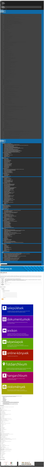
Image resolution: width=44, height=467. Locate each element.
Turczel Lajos (6, 112)
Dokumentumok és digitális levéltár (7, 14)
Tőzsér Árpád (6, 113)
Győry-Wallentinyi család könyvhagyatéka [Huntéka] (11, 61)
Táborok (5, 248)
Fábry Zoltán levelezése (7, 47)
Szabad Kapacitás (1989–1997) (7, 164)
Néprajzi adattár (6, 203)
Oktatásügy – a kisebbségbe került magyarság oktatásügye (11, 255)
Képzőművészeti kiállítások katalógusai (8, 202)
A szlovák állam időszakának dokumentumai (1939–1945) (11, 18)
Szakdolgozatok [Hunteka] (7, 180)
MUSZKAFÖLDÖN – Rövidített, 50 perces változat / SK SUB (11, 87)
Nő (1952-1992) (6, 35)
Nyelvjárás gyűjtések (6, 94)
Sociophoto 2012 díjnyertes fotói (8, 216)
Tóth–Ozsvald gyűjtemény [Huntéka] (9, 54)
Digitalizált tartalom (5, 173)
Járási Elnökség (6, 123)
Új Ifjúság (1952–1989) (7, 39)
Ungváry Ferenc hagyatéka (7, 71)
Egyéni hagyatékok (5, 56)
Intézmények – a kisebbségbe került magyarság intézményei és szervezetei (12, 254)
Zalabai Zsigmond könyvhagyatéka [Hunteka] (9, 199)
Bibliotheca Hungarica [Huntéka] (8, 116)
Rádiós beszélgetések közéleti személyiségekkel (9, 219)
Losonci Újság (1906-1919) (7, 161)
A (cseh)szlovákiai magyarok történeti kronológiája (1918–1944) (11, 258)
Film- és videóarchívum (6, 84)
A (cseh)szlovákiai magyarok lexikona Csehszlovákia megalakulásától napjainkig (13, 130)
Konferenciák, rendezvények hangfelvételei (9, 218)
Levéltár (3, 120)
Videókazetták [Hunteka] (7, 182)
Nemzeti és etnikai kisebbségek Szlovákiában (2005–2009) (11, 138)
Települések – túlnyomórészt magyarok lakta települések (11, 134)
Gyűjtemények (3, 49)
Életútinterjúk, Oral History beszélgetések (9, 95)
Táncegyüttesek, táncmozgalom (8, 126)
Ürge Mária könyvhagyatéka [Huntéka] (8, 200)
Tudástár (2, 252)
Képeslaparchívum (5, 96)
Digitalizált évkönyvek (7, 46)
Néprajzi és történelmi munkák (8, 43)
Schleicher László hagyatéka (7, 66)
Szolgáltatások (3, 3)
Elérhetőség (3, 2)
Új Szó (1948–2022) (6, 167)
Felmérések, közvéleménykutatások (9, 93)
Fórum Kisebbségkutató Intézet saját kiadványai (10, 42)
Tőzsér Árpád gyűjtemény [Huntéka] (9, 55)
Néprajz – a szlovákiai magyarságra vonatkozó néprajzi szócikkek (12, 132)
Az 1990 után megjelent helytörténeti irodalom (9, 229)
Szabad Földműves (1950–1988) (8, 36)
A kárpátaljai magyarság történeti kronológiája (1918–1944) (11, 137)
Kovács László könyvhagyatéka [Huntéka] (9, 64)
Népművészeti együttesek (6, 83)
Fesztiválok (5, 122)
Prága (5, 279)
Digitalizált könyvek (5, 41)
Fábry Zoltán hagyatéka (7, 59)
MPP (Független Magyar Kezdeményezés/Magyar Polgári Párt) (11, 151)
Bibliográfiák (4, 104)
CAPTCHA (4, 297)
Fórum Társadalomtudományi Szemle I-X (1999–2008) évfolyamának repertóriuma (14, 119)
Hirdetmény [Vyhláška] (7, 26)
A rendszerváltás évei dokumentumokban (9, 17)
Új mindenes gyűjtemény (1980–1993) (9, 45)
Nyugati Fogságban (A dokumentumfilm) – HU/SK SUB (10, 212)
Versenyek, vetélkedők (6, 249)
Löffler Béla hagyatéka (7, 65)
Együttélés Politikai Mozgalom (7, 128)
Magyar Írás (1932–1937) (7, 34)
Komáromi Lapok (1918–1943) (7, 160)
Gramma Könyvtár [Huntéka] (8, 52)
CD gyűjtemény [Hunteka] (7, 177)
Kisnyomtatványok (6, 76)
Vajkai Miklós (5, 114)
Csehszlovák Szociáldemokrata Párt (32, 279)
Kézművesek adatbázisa (6, 81)
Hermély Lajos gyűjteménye (7, 99)
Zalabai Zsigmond (6, 238)
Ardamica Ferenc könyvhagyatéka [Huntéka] (10, 58)
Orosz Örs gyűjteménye (7, 100)
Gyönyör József (6, 108)
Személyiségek (5, 399)
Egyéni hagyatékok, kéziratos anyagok (8, 148)
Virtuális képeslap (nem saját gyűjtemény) (9, 103)
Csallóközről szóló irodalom (7, 107)
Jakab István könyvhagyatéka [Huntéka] (8, 189)
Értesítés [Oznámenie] (7, 28)
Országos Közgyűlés (6, 125)
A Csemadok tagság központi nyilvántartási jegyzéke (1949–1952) (11, 144)
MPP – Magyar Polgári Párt (6, 251)
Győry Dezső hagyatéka (7, 60)
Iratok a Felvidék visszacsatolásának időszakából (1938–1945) (11, 20)
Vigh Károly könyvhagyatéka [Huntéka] (9, 72)
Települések (3, 129)
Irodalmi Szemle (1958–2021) (7, 32)
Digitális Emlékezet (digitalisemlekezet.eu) (9, 215)
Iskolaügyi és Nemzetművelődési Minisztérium (19, 279)
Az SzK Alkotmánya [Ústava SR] (7, 153)
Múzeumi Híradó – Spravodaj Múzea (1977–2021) (10, 170)
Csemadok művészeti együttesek (7, 80)
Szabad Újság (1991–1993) (7, 37)
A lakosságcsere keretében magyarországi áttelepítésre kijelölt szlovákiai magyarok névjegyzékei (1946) (17, 16)
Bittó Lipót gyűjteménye (7, 222)
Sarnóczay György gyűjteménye (8, 102)
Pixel (19, 466)
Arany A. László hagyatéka (7, 183)
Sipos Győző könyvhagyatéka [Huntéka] (9, 67)
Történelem (4, 400)
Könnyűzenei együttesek (6, 82)
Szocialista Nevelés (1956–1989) (8, 38)
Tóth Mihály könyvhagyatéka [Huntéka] (8, 196)
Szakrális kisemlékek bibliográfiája (8, 111)
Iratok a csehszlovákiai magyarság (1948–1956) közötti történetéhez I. (12, 150)
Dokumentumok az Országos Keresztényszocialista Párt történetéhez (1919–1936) (14, 19)
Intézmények (3, 79)
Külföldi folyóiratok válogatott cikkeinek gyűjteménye (10, 232)
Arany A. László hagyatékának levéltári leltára (10, 57)
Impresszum (3, 6)
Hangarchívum (5, 92)
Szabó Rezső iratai (6, 68)
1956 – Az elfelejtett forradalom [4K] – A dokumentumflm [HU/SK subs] (13, 85)
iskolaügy (26, 279)
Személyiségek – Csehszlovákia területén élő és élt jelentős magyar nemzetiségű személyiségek (16, 133)
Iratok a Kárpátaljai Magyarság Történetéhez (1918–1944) (11, 21)
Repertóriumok (5, 117)
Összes (5, 29)
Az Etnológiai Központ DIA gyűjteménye (9, 89)
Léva (25, 280)
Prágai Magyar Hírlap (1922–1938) (8, 163)
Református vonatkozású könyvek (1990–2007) (10, 110)
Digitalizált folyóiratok (5, 30)
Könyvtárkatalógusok (5, 115)
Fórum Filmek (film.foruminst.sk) (8, 86)
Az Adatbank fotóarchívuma (7, 213)
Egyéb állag (5, 121)
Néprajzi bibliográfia (6, 233)
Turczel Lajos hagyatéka (7, 70)
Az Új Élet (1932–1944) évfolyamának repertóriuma (10, 118)
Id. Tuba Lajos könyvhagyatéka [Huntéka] (9, 62)
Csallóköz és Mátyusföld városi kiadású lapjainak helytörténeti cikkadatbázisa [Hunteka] (15, 106)
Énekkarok (5, 127)
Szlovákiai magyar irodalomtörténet (8, 44)
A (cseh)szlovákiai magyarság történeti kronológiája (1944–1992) (12, 136)
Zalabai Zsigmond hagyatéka (8, 73)
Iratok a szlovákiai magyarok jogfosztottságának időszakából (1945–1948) (13, 22)
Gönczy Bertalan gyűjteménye (8, 98)
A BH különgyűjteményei (6, 50)
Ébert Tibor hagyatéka (7, 74)
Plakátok (5, 78)
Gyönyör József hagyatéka (7, 186)
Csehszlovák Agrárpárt (10, 279)
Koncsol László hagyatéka (7, 63)
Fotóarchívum (5, 88)
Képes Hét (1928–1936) (7, 33)
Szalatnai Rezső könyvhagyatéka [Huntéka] (9, 69)
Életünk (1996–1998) (6, 166)
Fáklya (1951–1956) (6, 31)
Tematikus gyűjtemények (6, 75)
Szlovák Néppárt (13, 280)
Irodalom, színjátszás (6, 245)
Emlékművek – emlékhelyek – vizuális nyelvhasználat (11, 91)
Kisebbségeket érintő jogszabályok (7, 24)
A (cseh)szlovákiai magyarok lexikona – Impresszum (9, 396)
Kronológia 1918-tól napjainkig (7, 135)
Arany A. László (6, 105)
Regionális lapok (6, 48)
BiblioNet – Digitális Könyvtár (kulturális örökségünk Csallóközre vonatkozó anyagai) (14, 169)
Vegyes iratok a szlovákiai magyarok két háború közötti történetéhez (13, 23)
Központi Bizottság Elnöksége (8, 124)
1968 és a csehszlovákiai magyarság (8, 15)
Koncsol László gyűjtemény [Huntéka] (9, 53)
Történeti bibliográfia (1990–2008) (8, 236)
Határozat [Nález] (6, 25)
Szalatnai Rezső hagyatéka (7, 235)
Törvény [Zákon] (6, 27)
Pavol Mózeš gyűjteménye (7, 101)
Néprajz (4, 398)
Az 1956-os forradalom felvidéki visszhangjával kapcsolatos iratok (12, 147)
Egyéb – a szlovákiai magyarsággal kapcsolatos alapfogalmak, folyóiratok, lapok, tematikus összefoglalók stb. (18, 131)
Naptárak (5, 77)
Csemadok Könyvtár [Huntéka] (8, 51)
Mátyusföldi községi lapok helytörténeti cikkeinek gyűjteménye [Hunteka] (13, 109)
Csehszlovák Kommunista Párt (20, 280)
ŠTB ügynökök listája (7, 40)
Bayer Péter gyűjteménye (7, 97)
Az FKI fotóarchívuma (7, 90)
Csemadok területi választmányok (7, 206)
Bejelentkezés (1, 9)
